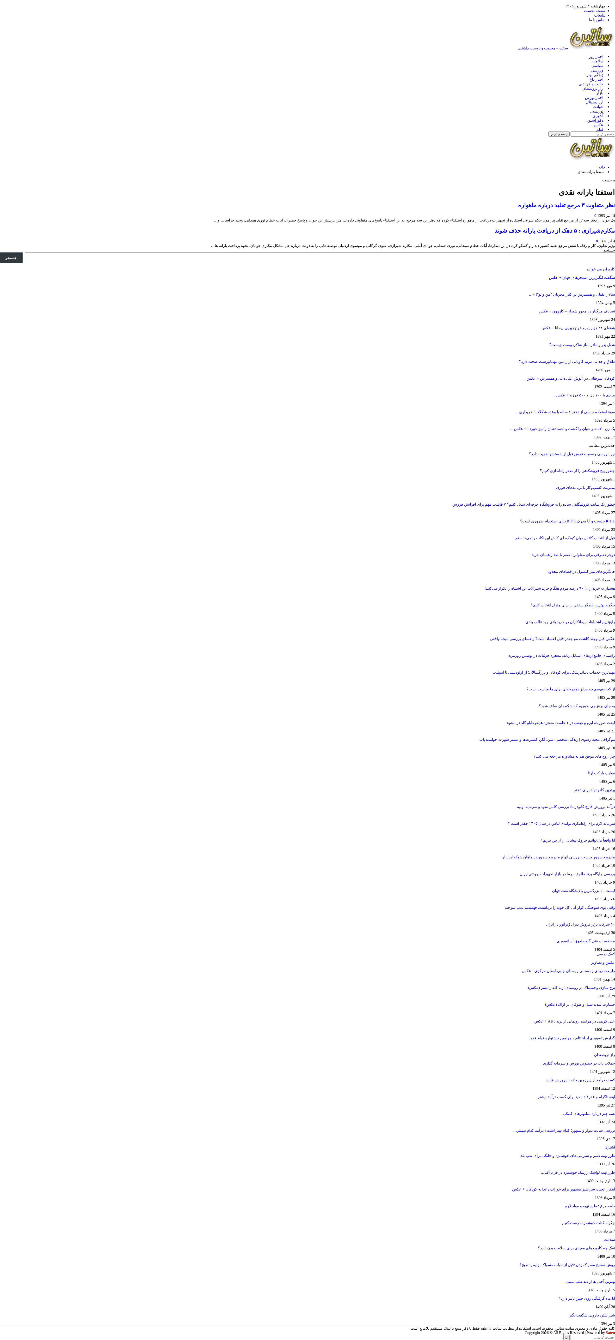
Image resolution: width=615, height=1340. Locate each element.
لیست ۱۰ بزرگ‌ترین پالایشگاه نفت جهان (583, 891)
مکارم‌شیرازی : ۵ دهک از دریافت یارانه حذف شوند (555, 230)
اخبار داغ (596, 79)
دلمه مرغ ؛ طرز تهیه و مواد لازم (590, 1206)
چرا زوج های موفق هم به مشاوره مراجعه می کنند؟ (574, 756)
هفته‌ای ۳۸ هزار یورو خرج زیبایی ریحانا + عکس (578, 328)
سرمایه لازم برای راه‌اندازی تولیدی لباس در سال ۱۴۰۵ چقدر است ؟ (561, 823)
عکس (598, 125)
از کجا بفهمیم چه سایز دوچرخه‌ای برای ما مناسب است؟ (570, 689)
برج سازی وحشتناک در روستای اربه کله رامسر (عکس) (571, 988)
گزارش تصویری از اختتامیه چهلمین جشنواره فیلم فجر (572, 1038)
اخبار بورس (594, 98)
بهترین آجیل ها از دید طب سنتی (590, 1282)
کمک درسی (606, 954)
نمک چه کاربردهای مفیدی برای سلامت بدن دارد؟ (576, 1248)
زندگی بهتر (594, 75)
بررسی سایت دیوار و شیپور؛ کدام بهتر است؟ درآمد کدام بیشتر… (564, 1130)
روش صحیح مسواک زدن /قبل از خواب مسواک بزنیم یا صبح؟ (567, 1265)
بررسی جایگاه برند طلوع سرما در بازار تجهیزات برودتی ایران (567, 874)
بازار (599, 93)
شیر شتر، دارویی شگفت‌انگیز (592, 1315)
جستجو (609, 250)
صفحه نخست (594, 11)
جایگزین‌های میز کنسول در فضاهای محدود (581, 571)
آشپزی (598, 116)
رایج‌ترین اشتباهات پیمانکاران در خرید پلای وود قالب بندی (570, 622)
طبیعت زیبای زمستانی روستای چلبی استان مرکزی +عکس (568, 971)
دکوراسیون (594, 120)
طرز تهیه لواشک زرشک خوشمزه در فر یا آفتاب (578, 1172)
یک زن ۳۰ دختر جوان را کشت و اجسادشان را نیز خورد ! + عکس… (562, 429)
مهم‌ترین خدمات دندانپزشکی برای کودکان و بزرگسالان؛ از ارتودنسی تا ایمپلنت (553, 672)
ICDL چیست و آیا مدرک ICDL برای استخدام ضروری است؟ (567, 521)
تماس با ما (597, 20)
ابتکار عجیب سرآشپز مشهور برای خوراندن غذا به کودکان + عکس (563, 1189)
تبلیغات (599, 15)
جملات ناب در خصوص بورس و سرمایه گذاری (579, 1063)
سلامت (597, 61)
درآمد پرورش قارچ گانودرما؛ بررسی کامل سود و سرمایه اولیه (566, 807)
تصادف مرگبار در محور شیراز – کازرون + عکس (577, 311)
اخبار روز (596, 56)
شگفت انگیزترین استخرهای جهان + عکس (582, 277)
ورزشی (597, 70)
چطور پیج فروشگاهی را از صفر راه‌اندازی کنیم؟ (577, 471)
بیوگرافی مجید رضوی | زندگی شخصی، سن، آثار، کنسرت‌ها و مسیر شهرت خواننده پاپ (547, 739)
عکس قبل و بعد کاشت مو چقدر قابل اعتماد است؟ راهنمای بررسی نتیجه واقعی (552, 639)
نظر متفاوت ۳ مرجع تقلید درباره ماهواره (566, 205)
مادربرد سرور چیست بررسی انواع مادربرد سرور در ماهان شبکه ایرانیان (558, 857)
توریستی (596, 111)
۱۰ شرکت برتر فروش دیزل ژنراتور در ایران (580, 924)
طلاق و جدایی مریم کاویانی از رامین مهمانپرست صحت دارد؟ (567, 361)
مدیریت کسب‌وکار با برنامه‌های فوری (585, 487)
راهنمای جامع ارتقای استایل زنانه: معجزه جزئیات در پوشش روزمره (562, 655)
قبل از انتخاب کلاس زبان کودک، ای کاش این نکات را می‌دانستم (565, 538)
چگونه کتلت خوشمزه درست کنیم (588, 1223)
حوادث (598, 107)
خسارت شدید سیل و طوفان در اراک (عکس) (580, 1004)
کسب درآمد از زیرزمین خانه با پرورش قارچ (580, 1080)
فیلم (599, 129)
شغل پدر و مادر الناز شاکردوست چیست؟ (582, 345)
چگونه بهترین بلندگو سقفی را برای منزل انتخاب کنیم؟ (573, 605)
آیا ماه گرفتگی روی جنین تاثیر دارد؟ (587, 1298)
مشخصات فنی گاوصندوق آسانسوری (586, 941)
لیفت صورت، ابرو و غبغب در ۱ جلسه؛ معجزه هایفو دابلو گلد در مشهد (560, 723)
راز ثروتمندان (592, 88)
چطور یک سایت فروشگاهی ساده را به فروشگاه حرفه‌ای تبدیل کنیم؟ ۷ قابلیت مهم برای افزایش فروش (533, 504)
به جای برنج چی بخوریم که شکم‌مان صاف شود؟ (577, 706)
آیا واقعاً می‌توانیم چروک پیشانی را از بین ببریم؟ (578, 840)
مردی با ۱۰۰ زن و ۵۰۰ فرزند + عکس (585, 395)
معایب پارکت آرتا (601, 773)
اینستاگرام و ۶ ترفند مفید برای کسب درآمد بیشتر (576, 1097)
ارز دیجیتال (594, 102)
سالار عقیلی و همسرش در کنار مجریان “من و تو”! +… (572, 294)
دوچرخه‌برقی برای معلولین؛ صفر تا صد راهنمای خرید (573, 555)
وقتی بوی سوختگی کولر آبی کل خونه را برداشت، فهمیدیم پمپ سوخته (560, 907)
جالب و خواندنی (590, 84)
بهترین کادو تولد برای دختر (594, 790)
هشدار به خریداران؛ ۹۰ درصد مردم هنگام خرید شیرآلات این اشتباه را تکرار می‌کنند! (550, 588)
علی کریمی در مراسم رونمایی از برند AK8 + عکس (574, 1021)
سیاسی (597, 66)
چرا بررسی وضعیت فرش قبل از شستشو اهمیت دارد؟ (572, 454)
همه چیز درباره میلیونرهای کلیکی (589, 1114)
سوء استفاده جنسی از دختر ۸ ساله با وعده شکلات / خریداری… (565, 412)
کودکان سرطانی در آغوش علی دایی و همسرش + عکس (571, 378)
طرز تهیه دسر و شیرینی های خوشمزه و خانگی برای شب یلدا (567, 1156)
